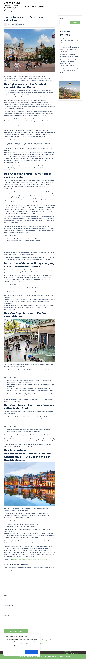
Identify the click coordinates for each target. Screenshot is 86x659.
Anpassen (9, 652)
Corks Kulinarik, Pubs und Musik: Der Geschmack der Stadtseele (69, 55)
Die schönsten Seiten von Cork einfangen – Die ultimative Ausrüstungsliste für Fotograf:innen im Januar (68, 62)
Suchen (61, 18)
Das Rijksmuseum (42, 559)
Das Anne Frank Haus (18, 559)
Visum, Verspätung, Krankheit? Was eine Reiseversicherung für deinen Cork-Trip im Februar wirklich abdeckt (69, 48)
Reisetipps (34, 6)
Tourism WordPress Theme (25, 657)
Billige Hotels (12, 2)
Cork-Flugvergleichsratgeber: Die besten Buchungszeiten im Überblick (69, 70)
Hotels (27, 6)
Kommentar (8, 571)
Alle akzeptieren (32, 652)
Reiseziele (42, 6)
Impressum (67, 651)
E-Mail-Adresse (9, 605)
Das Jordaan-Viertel (30, 559)
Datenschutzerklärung (71, 653)
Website (6, 615)
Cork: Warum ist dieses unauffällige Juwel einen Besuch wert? (69, 40)
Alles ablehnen (20, 652)
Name (6, 595)
